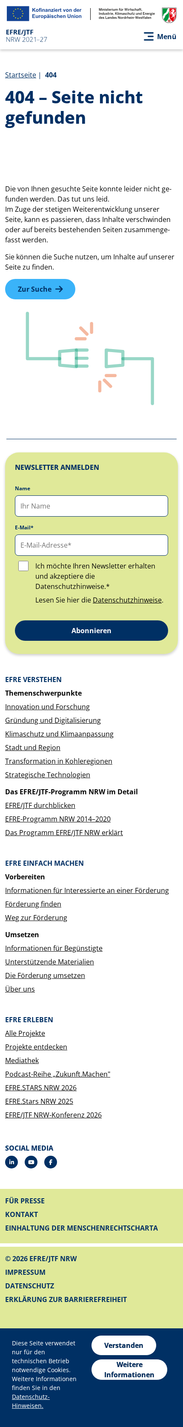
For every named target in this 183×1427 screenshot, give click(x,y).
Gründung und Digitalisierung (53, 720)
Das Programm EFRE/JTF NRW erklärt (64, 832)
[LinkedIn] (11, 1162)
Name (22, 488)
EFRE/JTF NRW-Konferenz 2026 (53, 1115)
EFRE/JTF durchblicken (40, 805)
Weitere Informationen (129, 1369)
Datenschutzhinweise (127, 600)
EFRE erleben (29, 1019)
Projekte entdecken (36, 1047)
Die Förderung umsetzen (45, 975)
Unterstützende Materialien (49, 961)
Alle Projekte (25, 1033)
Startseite (20, 75)
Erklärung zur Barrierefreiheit (66, 1299)
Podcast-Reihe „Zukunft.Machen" (57, 1074)
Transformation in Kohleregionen (58, 761)
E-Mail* (24, 527)
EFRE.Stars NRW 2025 (39, 1101)
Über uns (20, 989)
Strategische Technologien (47, 774)
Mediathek (22, 1060)
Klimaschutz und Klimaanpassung (59, 734)
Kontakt (21, 1214)
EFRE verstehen (33, 679)
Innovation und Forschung (47, 706)
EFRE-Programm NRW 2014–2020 (58, 819)
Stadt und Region (32, 747)
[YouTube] (31, 1162)
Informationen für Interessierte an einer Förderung (87, 890)
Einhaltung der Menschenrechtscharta (81, 1228)
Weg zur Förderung (36, 917)
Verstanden (123, 1345)
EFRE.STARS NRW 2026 (41, 1087)
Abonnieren (91, 630)
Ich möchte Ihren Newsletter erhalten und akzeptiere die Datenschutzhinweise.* (95, 576)
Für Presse (25, 1200)
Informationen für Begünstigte (54, 948)
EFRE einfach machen (44, 863)
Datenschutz (29, 1286)
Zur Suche (34, 289)
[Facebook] (50, 1162)
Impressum (25, 1272)
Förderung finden (33, 904)
